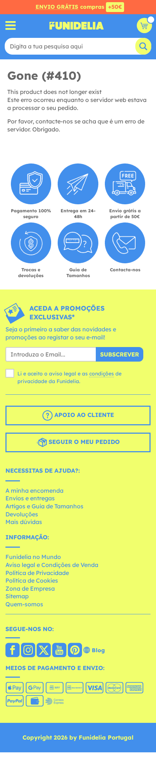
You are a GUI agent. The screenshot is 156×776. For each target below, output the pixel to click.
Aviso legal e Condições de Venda (51, 564)
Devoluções (21, 514)
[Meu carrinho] (144, 25)
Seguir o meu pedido (83, 441)
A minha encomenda (34, 490)
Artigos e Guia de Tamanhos (44, 506)
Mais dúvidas (23, 521)
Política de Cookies (31, 580)
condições (101, 373)
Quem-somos (24, 604)
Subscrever (119, 354)
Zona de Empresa (30, 588)
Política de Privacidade (37, 572)
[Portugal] (12, 651)
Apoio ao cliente (83, 414)
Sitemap (17, 596)
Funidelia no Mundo (33, 556)
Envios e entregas (30, 498)
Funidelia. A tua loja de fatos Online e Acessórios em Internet (76, 25)
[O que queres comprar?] (10, 25)
